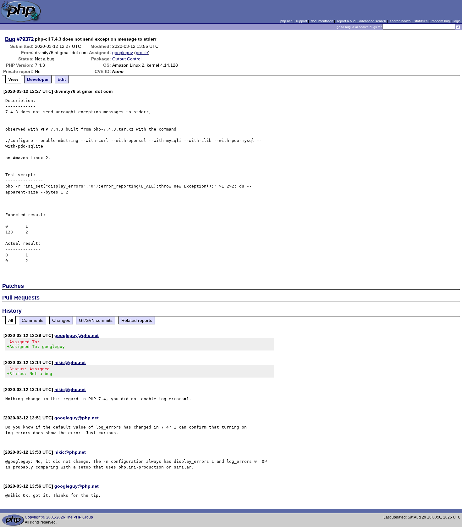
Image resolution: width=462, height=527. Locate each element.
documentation (322, 21)
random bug (441, 21)
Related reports (136, 320)
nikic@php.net (70, 362)
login (457, 21)
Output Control (126, 58)
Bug (10, 39)
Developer (38, 79)
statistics (421, 21)
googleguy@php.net (76, 335)
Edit (62, 79)
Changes (61, 320)
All (10, 320)
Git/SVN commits (96, 320)
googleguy (122, 52)
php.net (286, 21)
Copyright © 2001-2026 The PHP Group (59, 517)
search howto (400, 21)
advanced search (372, 21)
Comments (32, 320)
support (301, 21)
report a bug (346, 21)
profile (142, 52)
